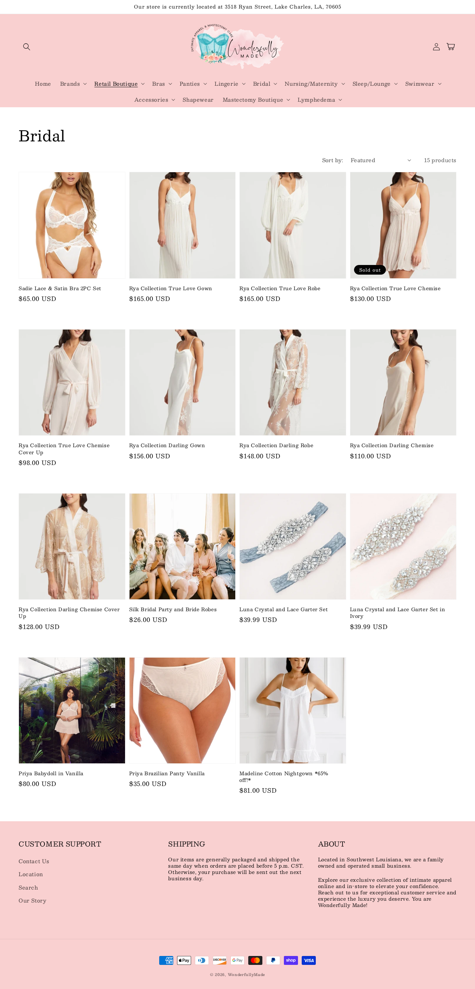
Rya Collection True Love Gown (170, 288)
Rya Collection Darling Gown (167, 445)
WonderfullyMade (246, 974)
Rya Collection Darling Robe (276, 445)
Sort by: (332, 159)
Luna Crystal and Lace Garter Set (283, 609)
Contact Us (34, 861)
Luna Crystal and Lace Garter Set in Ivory (397, 612)
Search (28, 887)
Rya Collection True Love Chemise (395, 288)
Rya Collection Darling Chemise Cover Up (69, 612)
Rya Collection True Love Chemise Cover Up (64, 448)
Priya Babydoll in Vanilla (51, 773)
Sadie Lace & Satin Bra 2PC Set (60, 288)
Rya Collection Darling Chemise (392, 445)
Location (31, 874)
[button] (27, 47)
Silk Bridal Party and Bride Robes (173, 609)
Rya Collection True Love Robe (279, 288)
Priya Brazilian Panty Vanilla (167, 773)
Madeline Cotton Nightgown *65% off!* (283, 776)
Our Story (32, 900)
